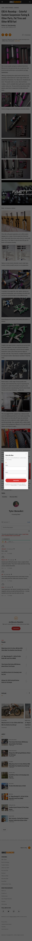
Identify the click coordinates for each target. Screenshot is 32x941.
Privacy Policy (14, 485)
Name (6, 472)
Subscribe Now (16, 480)
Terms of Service (22, 485)
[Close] (26, 454)
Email (6, 465)
